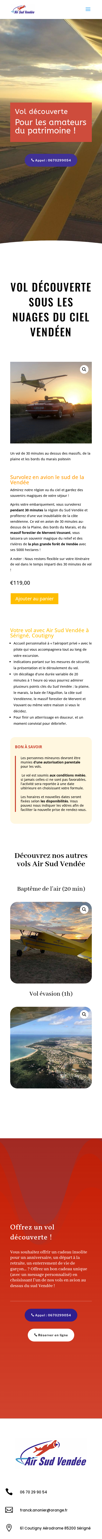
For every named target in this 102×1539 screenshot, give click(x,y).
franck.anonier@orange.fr (44, 1510)
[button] (84, 369)
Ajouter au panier (34, 598)
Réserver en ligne (53, 1335)
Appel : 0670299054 (53, 160)
